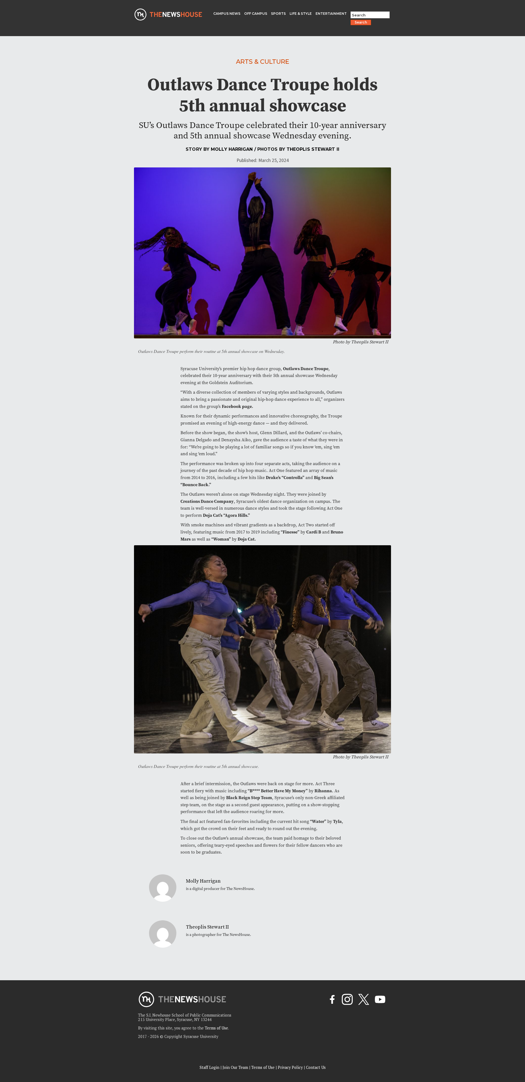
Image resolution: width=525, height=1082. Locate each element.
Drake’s (273, 477)
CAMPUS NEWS (226, 13)
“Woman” (221, 539)
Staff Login (209, 1067)
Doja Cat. (247, 539)
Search (361, 22)
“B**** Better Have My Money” (278, 791)
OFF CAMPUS (255, 13)
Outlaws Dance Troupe (305, 369)
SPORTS (278, 13)
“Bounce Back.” (196, 485)
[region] (71, 1043)
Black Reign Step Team (249, 797)
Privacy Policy (290, 1067)
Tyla (337, 821)
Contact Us (316, 1067)
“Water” (318, 821)
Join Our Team (235, 1067)
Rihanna (323, 791)
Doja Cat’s (212, 515)
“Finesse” (290, 532)
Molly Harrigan (232, 149)
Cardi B (313, 532)
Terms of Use (216, 1028)
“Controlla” (293, 477)
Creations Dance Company (207, 501)
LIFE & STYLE (301, 13)
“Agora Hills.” (236, 515)
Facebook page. (237, 406)
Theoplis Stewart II (313, 149)
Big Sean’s (323, 477)
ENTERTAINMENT (331, 13)
